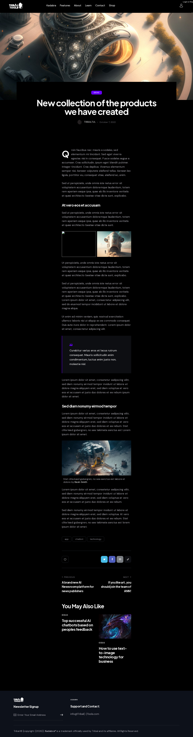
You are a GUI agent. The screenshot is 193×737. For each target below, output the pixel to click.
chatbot (79, 539)
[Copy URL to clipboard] (127, 559)
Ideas (96, 92)
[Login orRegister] (181, 5)
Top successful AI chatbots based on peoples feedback (77, 624)
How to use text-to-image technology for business (113, 654)
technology (95, 539)
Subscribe (61, 715)
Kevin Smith (81, 482)
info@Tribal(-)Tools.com (84, 714)
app (67, 539)
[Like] (65, 559)
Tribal (17, 731)
